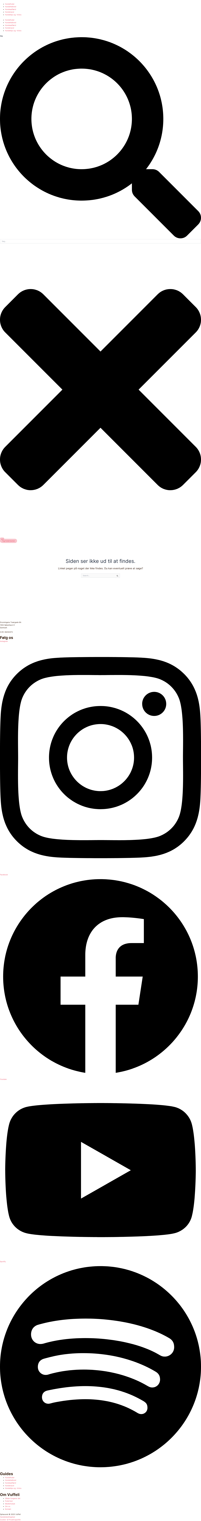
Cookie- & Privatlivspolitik (10, 1520)
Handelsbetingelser (7, 1517)
